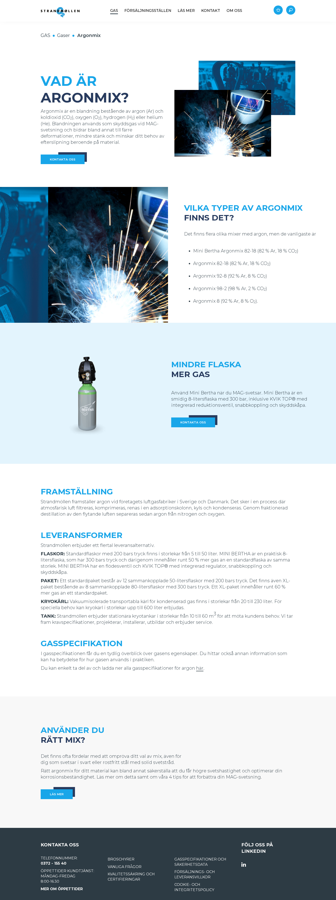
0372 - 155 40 (53, 863)
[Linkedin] (243, 864)
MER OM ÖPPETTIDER (62, 889)
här (199, 668)
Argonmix (89, 35)
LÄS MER (57, 794)
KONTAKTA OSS (62, 159)
